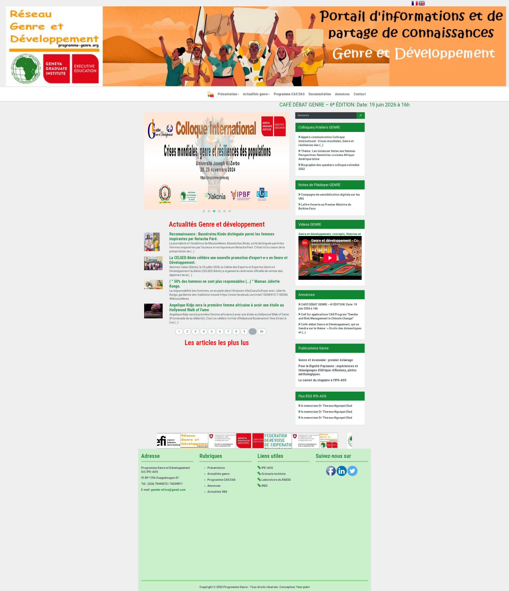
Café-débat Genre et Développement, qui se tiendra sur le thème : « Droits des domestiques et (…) (329, 328)
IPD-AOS (267, 467)
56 (261, 331)
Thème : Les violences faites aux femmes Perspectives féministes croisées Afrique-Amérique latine (326, 155)
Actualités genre (255, 94)
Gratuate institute (273, 473)
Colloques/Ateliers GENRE (319, 127)
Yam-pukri (303, 587)
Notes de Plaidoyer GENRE (319, 185)
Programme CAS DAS (289, 94)
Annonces (342, 94)
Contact (360, 94)
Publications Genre (313, 348)
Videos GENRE (309, 224)
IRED (264, 485)
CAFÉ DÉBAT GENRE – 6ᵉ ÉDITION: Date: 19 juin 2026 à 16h (303, 105)
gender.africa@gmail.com (168, 489)
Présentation (227, 94)
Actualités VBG (217, 491)
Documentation (320, 94)
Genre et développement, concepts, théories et (329, 234)
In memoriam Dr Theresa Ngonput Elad (326, 405)
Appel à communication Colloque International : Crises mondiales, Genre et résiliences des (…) (326, 141)
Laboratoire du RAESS (276, 479)
